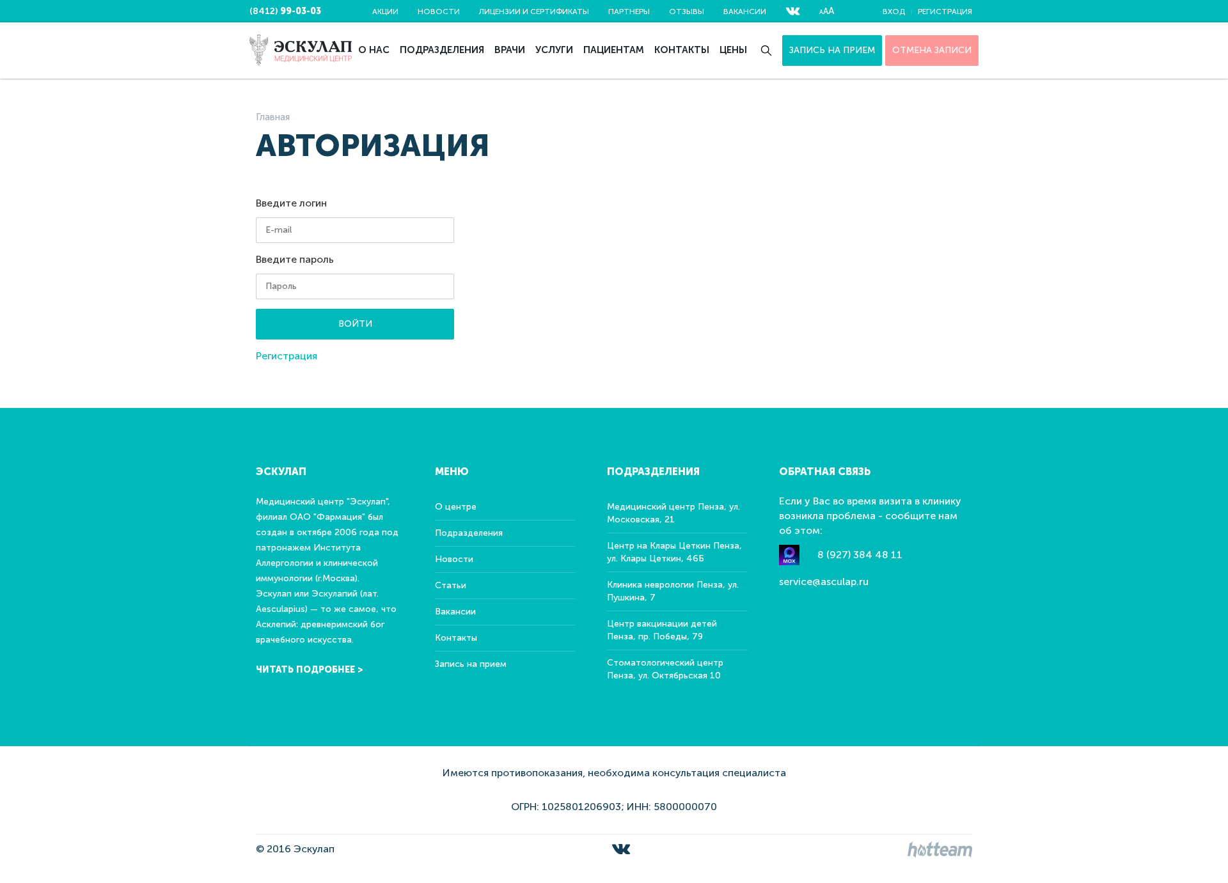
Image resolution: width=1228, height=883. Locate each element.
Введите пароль (295, 259)
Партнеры (629, 11)
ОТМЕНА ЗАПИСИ (932, 50)
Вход (894, 11)
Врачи (509, 50)
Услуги (554, 50)
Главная (273, 117)
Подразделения (442, 50)
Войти (355, 323)
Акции (385, 11)
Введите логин (291, 203)
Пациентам (613, 50)
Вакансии (744, 11)
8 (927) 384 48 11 (859, 555)
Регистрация (945, 11)
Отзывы (686, 11)
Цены (733, 50)
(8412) (285, 11)
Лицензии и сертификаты (534, 11)
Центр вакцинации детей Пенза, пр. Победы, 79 (662, 630)
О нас (374, 50)
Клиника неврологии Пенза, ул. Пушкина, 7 (673, 591)
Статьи (450, 585)
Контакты (681, 50)
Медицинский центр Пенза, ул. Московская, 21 (673, 513)
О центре (455, 506)
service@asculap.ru (824, 581)
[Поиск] (766, 50)
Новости (439, 11)
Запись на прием (832, 50)
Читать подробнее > (309, 669)
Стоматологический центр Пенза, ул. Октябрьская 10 (665, 669)
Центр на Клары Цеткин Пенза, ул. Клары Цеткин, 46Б (674, 552)
